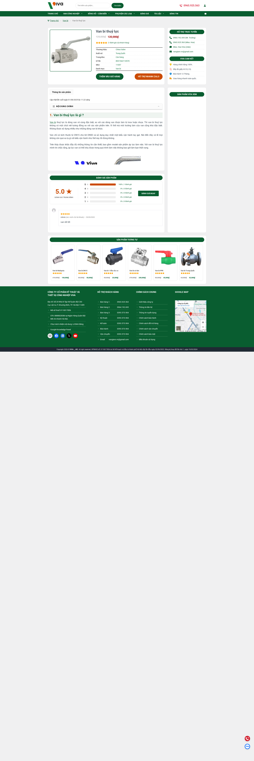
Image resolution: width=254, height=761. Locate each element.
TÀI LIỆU (157, 14)
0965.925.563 (191, 5)
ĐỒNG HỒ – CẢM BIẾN (97, 14)
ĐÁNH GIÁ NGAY (148, 193)
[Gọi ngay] (247, 738)
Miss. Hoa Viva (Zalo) (182, 47)
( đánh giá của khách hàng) (118, 43)
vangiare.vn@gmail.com (183, 52)
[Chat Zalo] (247, 746)
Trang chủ (54, 20)
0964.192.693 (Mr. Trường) (184, 38)
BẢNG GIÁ (144, 14)
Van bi (65, 20)
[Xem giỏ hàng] (204, 13)
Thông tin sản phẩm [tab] (61, 92)
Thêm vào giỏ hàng (109, 76)
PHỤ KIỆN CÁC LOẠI (123, 14)
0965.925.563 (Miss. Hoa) (184, 42)
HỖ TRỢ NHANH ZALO (148, 76)
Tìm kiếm (117, 6)
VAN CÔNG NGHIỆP (71, 14)
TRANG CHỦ (53, 14)
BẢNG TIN (174, 14)
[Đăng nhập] (204, 5)
